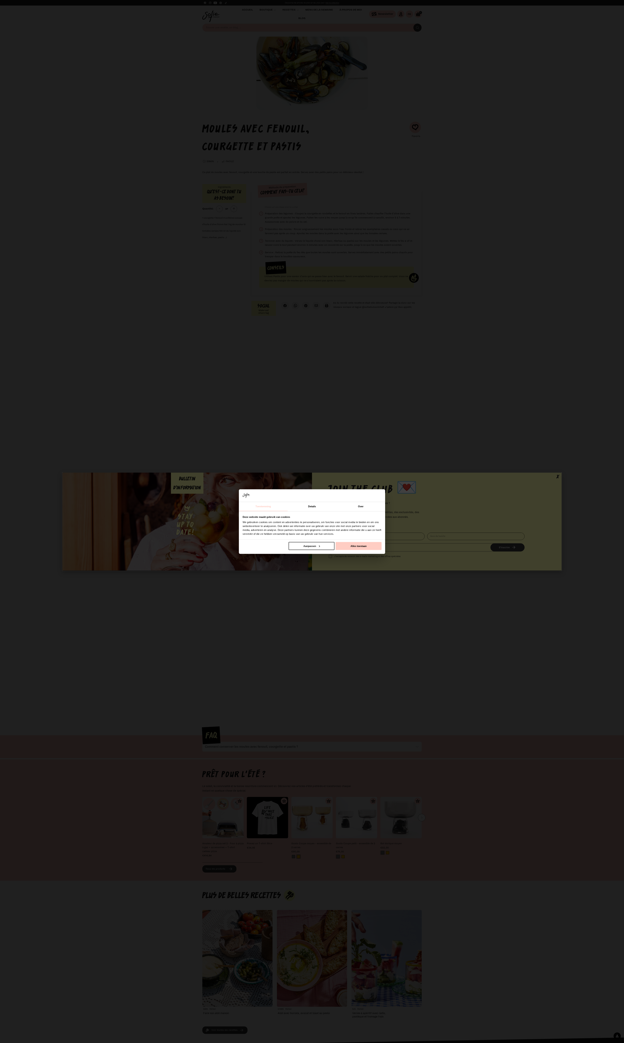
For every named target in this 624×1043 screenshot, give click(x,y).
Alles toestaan (359, 546)
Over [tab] (361, 506)
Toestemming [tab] (263, 506)
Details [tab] (312, 506)
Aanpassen (309, 546)
